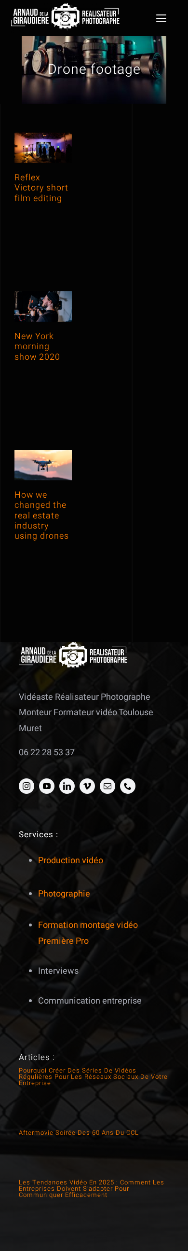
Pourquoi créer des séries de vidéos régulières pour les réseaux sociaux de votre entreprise (93, 1077)
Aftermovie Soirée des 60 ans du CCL (79, 1132)
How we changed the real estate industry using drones (41, 516)
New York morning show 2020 (37, 347)
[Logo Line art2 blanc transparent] (65, 7)
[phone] (127, 786)
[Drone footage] (43, 148)
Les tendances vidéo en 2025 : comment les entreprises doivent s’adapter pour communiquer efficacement (91, 1188)
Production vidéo (70, 860)
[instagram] (26, 786)
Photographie (64, 893)
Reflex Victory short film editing (41, 188)
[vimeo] (87, 786)
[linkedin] (67, 786)
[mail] (107, 786)
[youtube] (46, 786)
